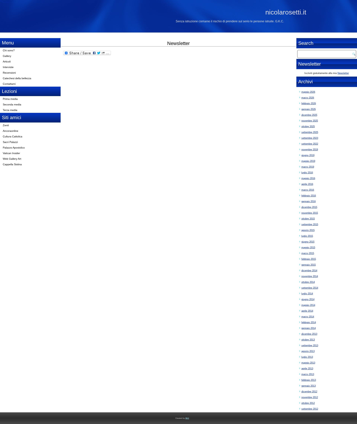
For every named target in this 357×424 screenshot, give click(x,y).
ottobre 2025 (308, 126)
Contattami (9, 83)
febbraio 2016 (308, 195)
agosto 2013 (308, 351)
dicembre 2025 (309, 115)
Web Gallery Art (12, 158)
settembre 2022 (309, 143)
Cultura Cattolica (12, 136)
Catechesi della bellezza (17, 78)
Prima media (10, 98)
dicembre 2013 (309, 334)
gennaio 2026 (308, 109)
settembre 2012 (309, 408)
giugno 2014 (307, 299)
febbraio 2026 (308, 103)
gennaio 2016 (308, 201)
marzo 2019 (307, 166)
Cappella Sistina (12, 164)
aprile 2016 (307, 184)
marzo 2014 (307, 316)
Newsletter (343, 73)
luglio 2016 (307, 172)
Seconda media (12, 104)
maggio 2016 (308, 178)
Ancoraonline (10, 130)
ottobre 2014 (308, 282)
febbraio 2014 (308, 322)
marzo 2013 (307, 374)
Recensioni (9, 72)
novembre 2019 (309, 149)
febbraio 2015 (308, 259)
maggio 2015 (308, 247)
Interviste (8, 67)
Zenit (6, 125)
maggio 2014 (308, 305)
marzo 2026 (307, 97)
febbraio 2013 (308, 380)
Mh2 (187, 418)
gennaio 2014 (308, 328)
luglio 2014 (307, 293)
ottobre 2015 (308, 218)
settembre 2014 (309, 287)
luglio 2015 (307, 236)
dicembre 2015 (309, 207)
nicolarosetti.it (285, 12)
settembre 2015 (309, 224)
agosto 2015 (308, 230)
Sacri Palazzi (10, 142)
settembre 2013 (309, 345)
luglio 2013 (307, 357)
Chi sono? (9, 50)
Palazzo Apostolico (14, 147)
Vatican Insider (11, 153)
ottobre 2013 (308, 339)
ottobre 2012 (308, 403)
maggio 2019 (308, 161)
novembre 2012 (309, 397)
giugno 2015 (307, 241)
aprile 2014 (307, 310)
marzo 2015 (307, 253)
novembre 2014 (309, 276)
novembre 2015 (309, 213)
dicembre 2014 (309, 270)
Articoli (7, 61)
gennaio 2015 (308, 264)
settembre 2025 (309, 132)
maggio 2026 (308, 92)
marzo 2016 (307, 189)
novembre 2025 (309, 120)
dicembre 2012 (309, 391)
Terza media (10, 110)
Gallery (7, 55)
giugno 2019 (307, 155)
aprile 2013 (307, 368)
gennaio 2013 (308, 385)
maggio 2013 (308, 362)
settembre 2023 (309, 138)
